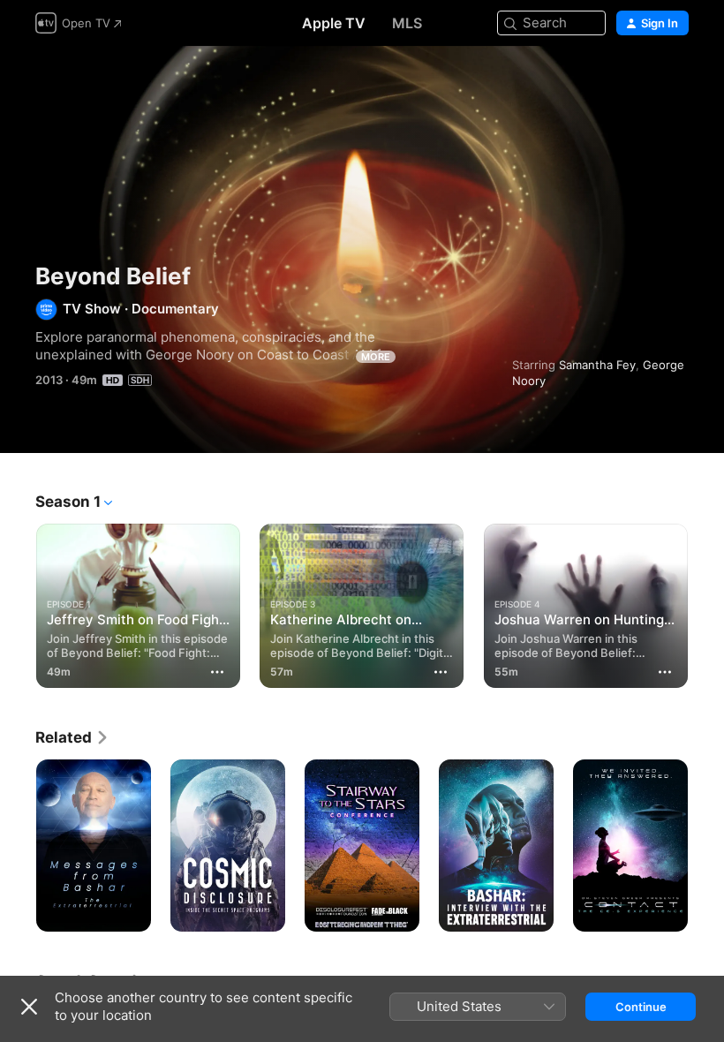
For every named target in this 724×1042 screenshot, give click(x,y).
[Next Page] (706, 602)
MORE (375, 357)
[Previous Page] (17, 602)
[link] (72, 737)
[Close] (29, 1007)
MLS (407, 23)
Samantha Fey (597, 365)
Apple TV (334, 23)
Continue (641, 1007)
